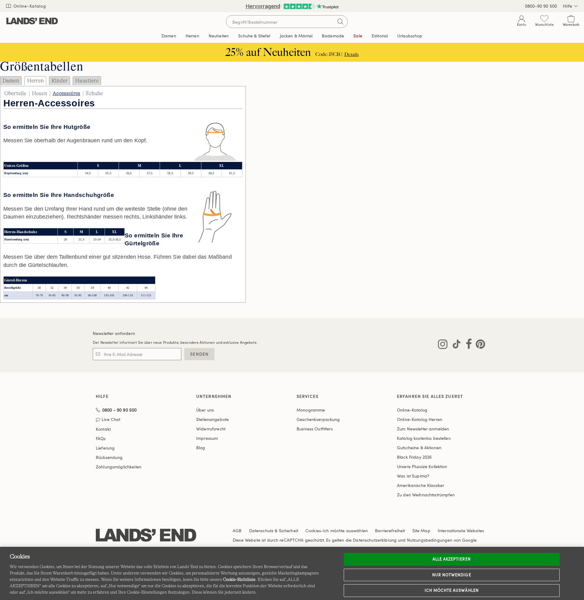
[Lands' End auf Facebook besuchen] (467, 345)
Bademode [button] (333, 36)
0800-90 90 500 (541, 6)
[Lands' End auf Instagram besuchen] (442, 345)
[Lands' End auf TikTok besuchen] (454, 345)
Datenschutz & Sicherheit (273, 530)
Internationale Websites (461, 530)
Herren (35, 81)
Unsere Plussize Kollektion (422, 466)
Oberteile (15, 93)
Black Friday (414, 457)
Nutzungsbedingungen (430, 540)
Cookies (313, 530)
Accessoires (66, 93)
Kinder (59, 81)
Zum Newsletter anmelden (423, 429)
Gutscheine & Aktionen (419, 447)
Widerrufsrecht (210, 429)
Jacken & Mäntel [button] (296, 36)
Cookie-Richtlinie (239, 579)
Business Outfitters (315, 429)
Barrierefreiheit (390, 530)
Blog (200, 447)
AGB (237, 530)
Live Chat (111, 419)
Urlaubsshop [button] (409, 36)
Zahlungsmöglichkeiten (118, 467)
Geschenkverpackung (318, 419)
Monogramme (311, 410)
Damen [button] (169, 36)
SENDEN (199, 354)
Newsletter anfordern (114, 333)
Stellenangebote (212, 419)
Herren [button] (192, 36)
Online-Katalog (29, 6)
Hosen (39, 93)
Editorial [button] (380, 36)
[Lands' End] (32, 21)
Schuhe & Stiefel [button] (254, 36)
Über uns (205, 410)
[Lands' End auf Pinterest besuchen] (478, 345)
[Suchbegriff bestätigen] (340, 21)
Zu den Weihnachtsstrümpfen (426, 495)
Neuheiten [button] (219, 36)
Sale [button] (357, 36)
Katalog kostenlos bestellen (424, 438)
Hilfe (567, 6)
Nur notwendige (451, 575)
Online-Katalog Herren (419, 419)
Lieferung (105, 448)
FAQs (101, 438)
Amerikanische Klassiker (420, 485)
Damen (10, 81)
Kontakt (103, 429)
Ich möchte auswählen (452, 590)
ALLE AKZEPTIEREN (452, 559)
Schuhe (94, 93)
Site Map (421, 530)
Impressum (207, 438)
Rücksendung (109, 457)
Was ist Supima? (413, 476)
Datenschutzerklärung (375, 540)
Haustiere (86, 81)
